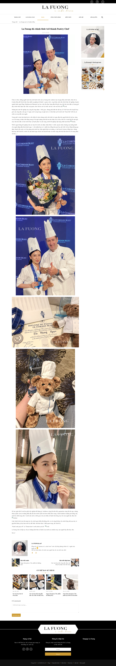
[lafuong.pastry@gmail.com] (102, 1)
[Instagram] (36, 553)
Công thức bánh (56, 17)
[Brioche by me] (100, 77)
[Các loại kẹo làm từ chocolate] (20, 582)
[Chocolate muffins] (100, 85)
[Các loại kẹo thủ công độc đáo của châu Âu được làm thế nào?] (37, 582)
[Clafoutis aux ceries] (85, 85)
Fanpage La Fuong (89, 638)
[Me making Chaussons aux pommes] (92, 77)
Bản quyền (94, 17)
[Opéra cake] (92, 70)
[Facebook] (32, 553)
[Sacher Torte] (85, 70)
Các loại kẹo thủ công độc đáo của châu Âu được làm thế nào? (36, 594)
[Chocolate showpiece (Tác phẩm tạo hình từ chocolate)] (70, 582)
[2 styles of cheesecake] (100, 70)
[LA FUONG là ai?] (20, 548)
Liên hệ (81, 17)
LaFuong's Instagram (92, 62)
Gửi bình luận (16, 615)
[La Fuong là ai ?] (92, 42)
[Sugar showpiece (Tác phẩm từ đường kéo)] (53, 582)
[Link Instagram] (97, 1)
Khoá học (70, 663)
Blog (42, 17)
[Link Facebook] (91, 1)
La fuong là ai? (30, 17)
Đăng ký (58, 654)
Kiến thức (68, 17)
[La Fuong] (58, 9)
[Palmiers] (85, 77)
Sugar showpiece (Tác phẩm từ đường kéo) (53, 594)
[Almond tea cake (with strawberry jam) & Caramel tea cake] (92, 85)
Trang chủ (17, 17)
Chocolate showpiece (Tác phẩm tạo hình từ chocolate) (70, 594)
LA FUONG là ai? (42, 663)
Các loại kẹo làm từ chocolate (18, 594)
